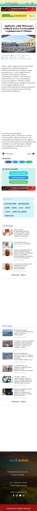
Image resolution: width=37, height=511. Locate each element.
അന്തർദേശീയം (23, 203)
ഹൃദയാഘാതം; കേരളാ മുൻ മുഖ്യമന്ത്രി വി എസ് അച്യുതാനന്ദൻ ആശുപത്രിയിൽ (23, 266)
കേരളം (14, 207)
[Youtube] (20, 495)
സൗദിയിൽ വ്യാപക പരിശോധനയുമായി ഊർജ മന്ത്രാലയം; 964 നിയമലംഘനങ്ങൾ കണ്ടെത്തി (23, 368)
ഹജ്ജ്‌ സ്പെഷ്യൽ (25, 59)
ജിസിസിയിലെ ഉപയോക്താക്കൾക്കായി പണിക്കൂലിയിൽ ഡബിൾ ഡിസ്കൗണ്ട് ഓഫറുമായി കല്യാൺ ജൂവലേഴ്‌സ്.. (21, 233)
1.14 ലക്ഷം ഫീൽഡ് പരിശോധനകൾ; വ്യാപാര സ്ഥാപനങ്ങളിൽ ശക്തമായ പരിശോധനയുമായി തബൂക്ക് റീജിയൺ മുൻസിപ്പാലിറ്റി (23, 380)
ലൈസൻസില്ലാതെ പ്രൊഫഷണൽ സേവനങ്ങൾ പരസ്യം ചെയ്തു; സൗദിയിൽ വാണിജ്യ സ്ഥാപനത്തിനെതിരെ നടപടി (23, 356)
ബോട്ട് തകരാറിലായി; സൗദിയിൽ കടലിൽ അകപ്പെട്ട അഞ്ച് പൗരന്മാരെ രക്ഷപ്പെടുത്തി (23, 332)
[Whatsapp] (23, 495)
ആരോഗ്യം (9, 215)
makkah (12, 59)
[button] (27, 3)
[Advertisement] (18, 112)
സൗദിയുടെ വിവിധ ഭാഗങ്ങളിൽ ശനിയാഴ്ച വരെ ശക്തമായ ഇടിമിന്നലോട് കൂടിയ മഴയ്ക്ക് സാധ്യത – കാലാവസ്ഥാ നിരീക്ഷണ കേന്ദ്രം (24, 344)
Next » (23, 275)
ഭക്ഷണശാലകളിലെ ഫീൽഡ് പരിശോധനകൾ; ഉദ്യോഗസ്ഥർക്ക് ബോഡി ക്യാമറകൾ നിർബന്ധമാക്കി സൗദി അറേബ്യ (23, 392)
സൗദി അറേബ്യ (10, 203)
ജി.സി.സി (17, 59)
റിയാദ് (27, 207)
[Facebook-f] (13, 495)
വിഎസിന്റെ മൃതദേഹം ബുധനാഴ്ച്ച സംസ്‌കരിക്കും (22, 243)
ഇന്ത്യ (7, 207)
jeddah (21, 207)
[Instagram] (17, 495)
